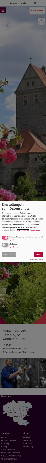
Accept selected (9, 254)
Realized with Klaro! (36, 259)
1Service (14, 240)
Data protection (22, 230)
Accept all (38, 254)
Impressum (35, 230)
